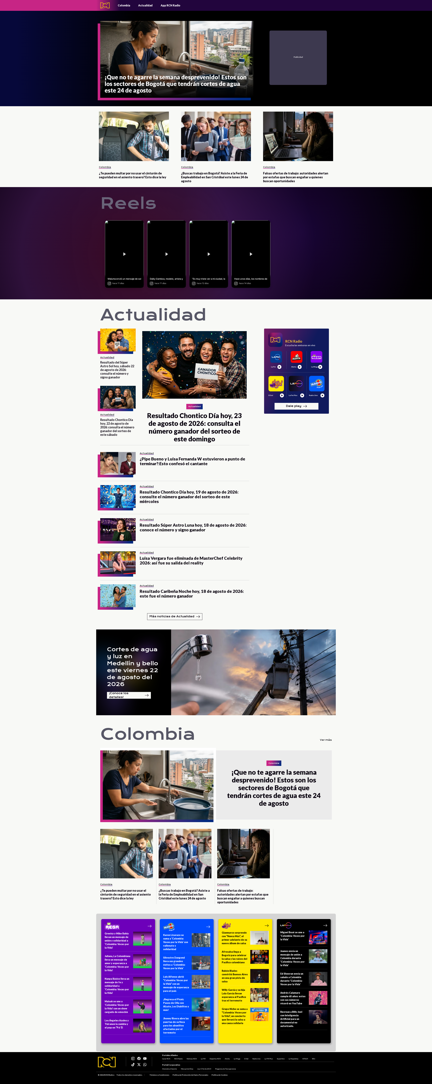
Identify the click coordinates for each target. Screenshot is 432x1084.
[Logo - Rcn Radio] (105, 5)
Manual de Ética (187, 1069)
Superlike (281, 1059)
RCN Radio (178, 1059)
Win (313, 1059)
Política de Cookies (220, 1075)
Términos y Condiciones (159, 1075)
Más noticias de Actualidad (171, 616)
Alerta (227, 1059)
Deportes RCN (215, 1059)
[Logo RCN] (107, 1062)
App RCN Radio (170, 5)
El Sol (246, 1059)
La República (293, 1059)
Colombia (124, 5)
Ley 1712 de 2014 (204, 1069)
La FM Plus (268, 1059)
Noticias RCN (192, 1059)
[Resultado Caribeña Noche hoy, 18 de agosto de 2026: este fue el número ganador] (118, 595)
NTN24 (305, 1059)
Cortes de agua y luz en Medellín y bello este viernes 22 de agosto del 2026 (132, 666)
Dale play (293, 406)
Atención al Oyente (169, 1069)
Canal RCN (166, 1059)
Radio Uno (256, 1059)
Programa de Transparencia (225, 1069)
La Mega (237, 1059)
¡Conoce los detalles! (118, 695)
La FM (203, 1059)
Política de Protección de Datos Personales (190, 1075)
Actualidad (145, 5)
